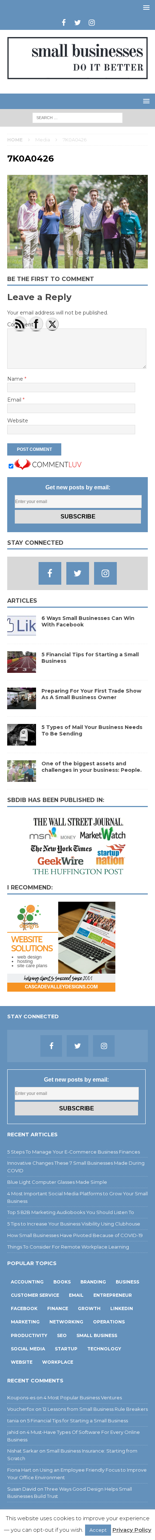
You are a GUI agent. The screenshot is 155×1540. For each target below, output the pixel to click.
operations (109, 1321)
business (127, 1282)
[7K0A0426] (77, 264)
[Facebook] (63, 22)
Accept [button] (98, 1530)
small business (96, 1335)
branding (93, 1282)
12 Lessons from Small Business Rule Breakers (95, 1409)
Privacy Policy (131, 1529)
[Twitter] (77, 22)
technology (104, 1348)
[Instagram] (91, 22)
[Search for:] (77, 117)
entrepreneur (112, 1295)
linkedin (121, 1308)
